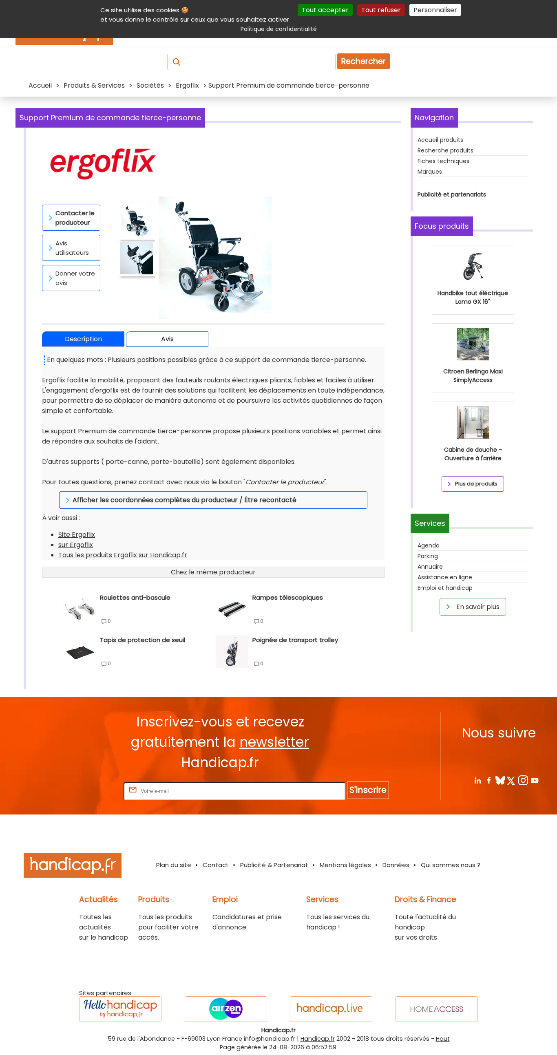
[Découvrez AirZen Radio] (226, 1009)
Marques (430, 172)
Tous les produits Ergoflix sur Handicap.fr (122, 555)
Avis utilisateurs (72, 248)
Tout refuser (381, 10)
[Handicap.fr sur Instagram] (523, 780)
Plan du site (173, 865)
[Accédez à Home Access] (437, 1009)
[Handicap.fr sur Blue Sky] (500, 780)
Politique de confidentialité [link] (279, 29)
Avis (167, 339)
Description (83, 339)
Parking (428, 556)
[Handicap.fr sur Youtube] (534, 780)
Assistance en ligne (445, 577)
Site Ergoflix (76, 534)
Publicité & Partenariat (274, 865)
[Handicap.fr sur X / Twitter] (511, 780)
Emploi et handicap (445, 588)
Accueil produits (440, 140)
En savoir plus (477, 606)
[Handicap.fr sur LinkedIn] (477, 780)
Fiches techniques (443, 161)
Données (395, 865)
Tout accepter (325, 10)
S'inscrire (368, 790)
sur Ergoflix (75, 545)
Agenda (429, 545)
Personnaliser (435, 10)
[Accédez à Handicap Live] (331, 1009)
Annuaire (430, 567)
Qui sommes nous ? (450, 865)
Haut (443, 1039)
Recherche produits (445, 150)
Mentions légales (345, 865)
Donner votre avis (75, 278)
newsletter (274, 742)
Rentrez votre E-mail (89, 790)
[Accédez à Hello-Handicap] (120, 1009)
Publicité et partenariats (452, 194)
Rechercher (363, 61)
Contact (216, 865)
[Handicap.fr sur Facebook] (488, 780)
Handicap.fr (318, 1039)
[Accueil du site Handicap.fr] (73, 867)
